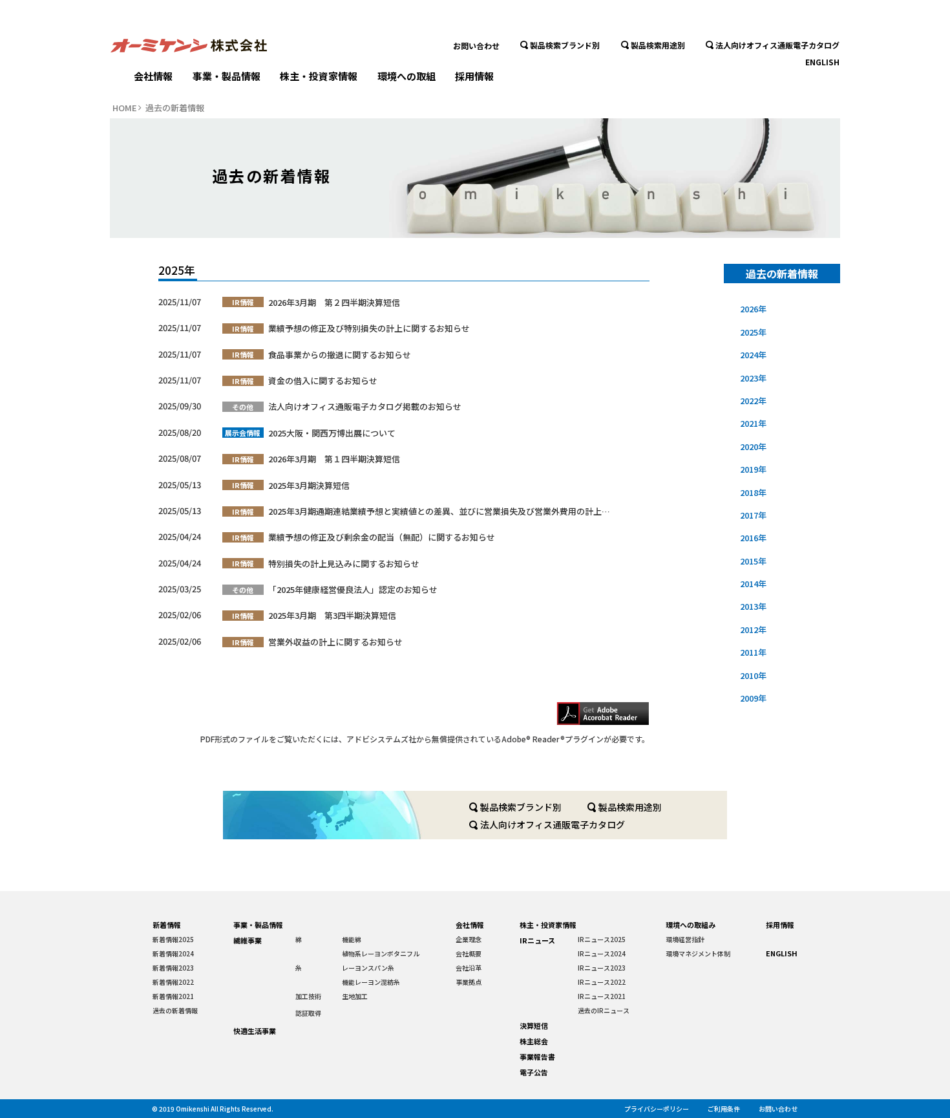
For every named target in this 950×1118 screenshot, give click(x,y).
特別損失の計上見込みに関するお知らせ (343, 563)
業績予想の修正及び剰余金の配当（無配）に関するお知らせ (381, 537)
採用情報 (474, 76)
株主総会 (534, 1041)
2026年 (753, 309)
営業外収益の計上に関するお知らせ (335, 642)
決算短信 (534, 1025)
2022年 (753, 400)
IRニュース (537, 940)
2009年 (753, 698)
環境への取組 (406, 76)
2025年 (753, 332)
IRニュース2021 (602, 996)
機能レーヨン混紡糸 (371, 982)
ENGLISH (822, 61)
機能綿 (351, 939)
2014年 (753, 583)
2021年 (753, 423)
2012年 (753, 629)
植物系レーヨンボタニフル (380, 953)
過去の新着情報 (175, 1010)
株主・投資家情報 (318, 76)
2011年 (753, 652)
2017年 (753, 515)
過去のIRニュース (603, 1010)
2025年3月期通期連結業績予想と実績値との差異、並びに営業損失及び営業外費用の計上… (439, 511)
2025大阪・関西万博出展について (332, 433)
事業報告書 (537, 1056)
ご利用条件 (724, 1108)
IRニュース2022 (602, 982)
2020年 (753, 446)
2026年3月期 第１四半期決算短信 (334, 459)
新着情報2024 (173, 953)
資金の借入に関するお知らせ (322, 380)
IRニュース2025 (602, 939)
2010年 (753, 675)
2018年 (753, 492)
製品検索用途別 (658, 44)
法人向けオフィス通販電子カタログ (777, 44)
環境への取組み (690, 924)
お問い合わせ (476, 45)
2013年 (753, 606)
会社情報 (153, 76)
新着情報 (167, 924)
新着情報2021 (173, 996)
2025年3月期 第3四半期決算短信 (332, 615)
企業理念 (468, 939)
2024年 (753, 355)
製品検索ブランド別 (565, 44)
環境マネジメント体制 (698, 953)
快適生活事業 (254, 1031)
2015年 (753, 561)
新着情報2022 (173, 982)
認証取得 (308, 1013)
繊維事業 (247, 940)
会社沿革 (468, 968)
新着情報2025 (173, 939)
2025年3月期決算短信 (309, 485)
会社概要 (468, 953)
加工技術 (308, 996)
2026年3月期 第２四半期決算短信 (334, 302)
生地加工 (355, 996)
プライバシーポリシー (656, 1108)
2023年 (753, 378)
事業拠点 (468, 982)
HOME (124, 108)
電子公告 (534, 1072)
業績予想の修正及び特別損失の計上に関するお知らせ (369, 328)
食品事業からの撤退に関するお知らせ (339, 355)
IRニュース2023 (602, 968)
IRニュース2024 (602, 953)
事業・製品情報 (226, 76)
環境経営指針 (685, 939)
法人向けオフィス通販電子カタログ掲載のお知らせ (364, 406)
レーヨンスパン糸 (368, 968)
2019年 (753, 469)
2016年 (753, 538)
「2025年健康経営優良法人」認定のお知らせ (353, 589)
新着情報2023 (173, 968)
